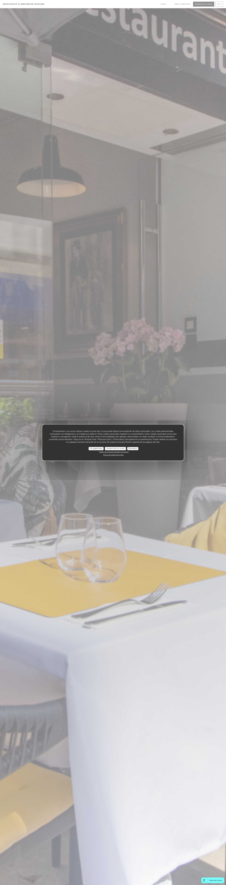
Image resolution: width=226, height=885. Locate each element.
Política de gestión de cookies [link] (113, 455)
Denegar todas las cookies (115, 448)
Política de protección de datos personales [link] (114, 452)
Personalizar (132, 448)
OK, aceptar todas (96, 448)
